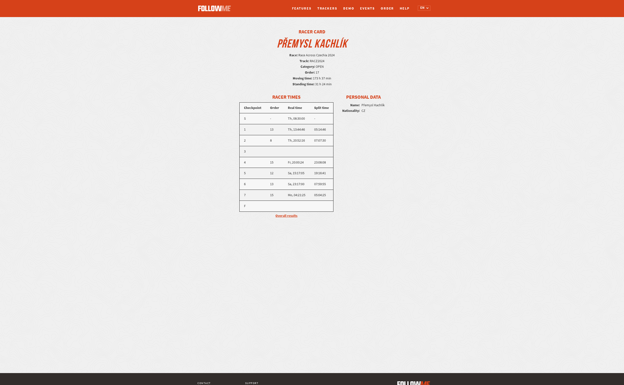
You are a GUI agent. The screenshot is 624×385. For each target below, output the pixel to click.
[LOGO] (215, 6)
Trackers (327, 8)
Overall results (286, 215)
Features (301, 8)
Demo (348, 8)
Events (367, 8)
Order (387, 8)
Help (405, 8)
